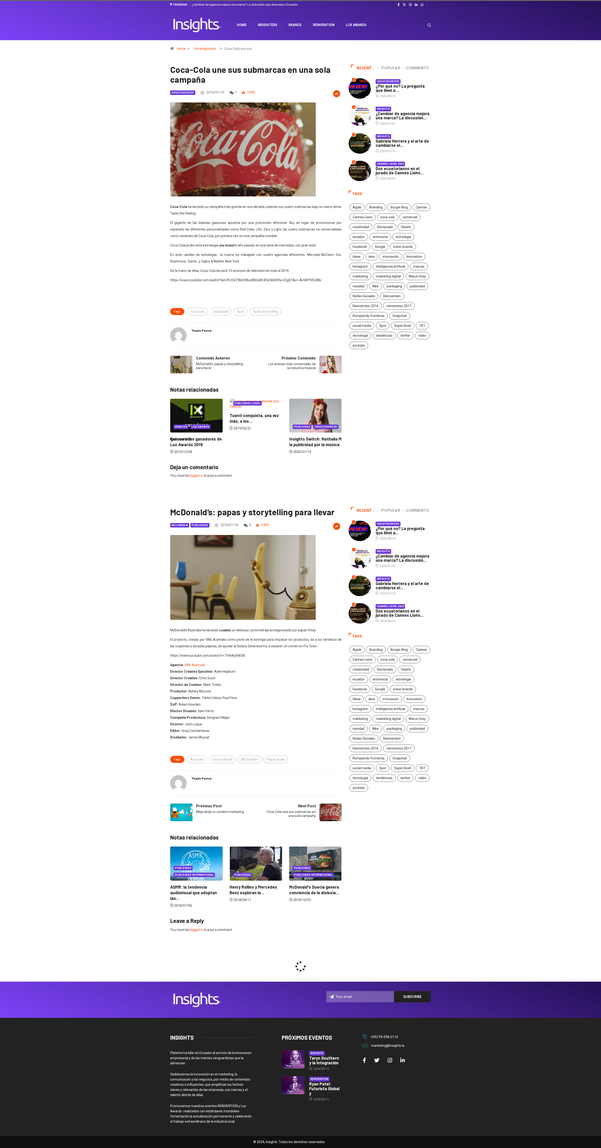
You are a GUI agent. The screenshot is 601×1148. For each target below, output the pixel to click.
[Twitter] (404, 4)
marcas (418, 266)
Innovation (414, 256)
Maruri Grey (417, 276)
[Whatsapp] (422, 5)
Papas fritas (276, 759)
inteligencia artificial (390, 266)
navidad (358, 286)
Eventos (300, 426)
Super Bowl (402, 326)
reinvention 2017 (398, 306)
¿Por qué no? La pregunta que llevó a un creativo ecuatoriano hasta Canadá (242, 4)
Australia (197, 759)
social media (362, 326)
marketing (360, 276)
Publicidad (242, 426)
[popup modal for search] (423, 25)
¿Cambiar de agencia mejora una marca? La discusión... (402, 115)
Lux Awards (356, 25)
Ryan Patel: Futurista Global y (324, 1088)
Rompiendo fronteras (369, 316)
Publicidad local (188, 403)
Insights (383, 108)
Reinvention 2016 (365, 306)
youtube (359, 345)
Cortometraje (222, 759)
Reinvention (324, 25)
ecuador (359, 237)
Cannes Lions (362, 217)
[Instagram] (410, 5)
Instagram (360, 266)
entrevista (380, 237)
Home (181, 49)
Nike (375, 286)
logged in (196, 475)
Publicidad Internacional (253, 874)
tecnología (360, 335)
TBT (422, 326)
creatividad (361, 227)
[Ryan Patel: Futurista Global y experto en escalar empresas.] (293, 1085)
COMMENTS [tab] (417, 68)
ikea (372, 256)
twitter (405, 335)
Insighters (267, 25)
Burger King (399, 207)
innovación (391, 256)
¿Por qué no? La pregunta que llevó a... (400, 88)
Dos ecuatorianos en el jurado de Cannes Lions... (400, 170)
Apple (357, 207)
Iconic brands (403, 247)
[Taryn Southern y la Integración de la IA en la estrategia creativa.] (293, 1059)
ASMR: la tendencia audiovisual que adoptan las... (312, 892)
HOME (242, 25)
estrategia (403, 237)
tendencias (384, 335)
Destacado (385, 227)
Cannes (421, 207)
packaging (394, 286)
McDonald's (249, 759)
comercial (410, 217)
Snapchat (400, 316)
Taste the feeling (265, 311)
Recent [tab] (364, 68)
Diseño (406, 227)
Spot (240, 311)
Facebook (360, 247)
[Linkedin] (416, 5)
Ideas (357, 256)
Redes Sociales (364, 296)
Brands (295, 25)
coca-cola (197, 311)
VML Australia (195, 665)
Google (380, 247)
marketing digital (388, 276)
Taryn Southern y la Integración (324, 1060)
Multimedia (179, 525)
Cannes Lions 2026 (390, 163)
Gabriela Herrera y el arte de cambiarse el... (402, 143)
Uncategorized (205, 49)
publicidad (220, 311)
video (422, 335)
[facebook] (398, 5)
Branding (376, 207)
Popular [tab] (390, 68)
